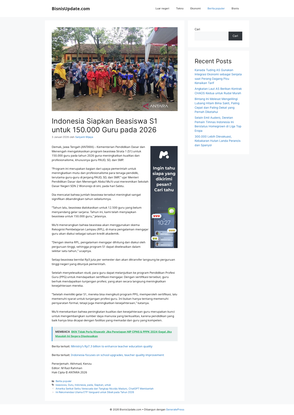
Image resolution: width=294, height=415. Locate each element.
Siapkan (98, 384)
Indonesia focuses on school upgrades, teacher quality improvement (117, 355)
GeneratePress (175, 409)
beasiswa (61, 384)
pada (90, 384)
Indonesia (80, 384)
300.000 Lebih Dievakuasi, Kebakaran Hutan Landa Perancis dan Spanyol (218, 141)
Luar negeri (162, 8)
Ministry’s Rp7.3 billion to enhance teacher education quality (111, 346)
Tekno (180, 8)
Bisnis (235, 8)
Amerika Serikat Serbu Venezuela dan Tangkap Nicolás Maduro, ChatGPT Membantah (105, 388)
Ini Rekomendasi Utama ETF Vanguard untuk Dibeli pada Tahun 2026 (95, 392)
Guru (70, 384)
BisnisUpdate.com (71, 8)
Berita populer (216, 8)
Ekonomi (195, 8)
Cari (197, 29)
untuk (108, 384)
